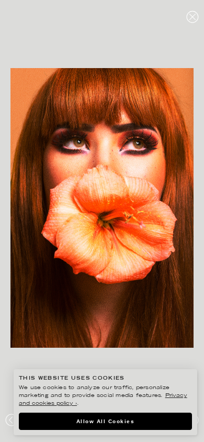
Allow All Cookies (105, 421)
